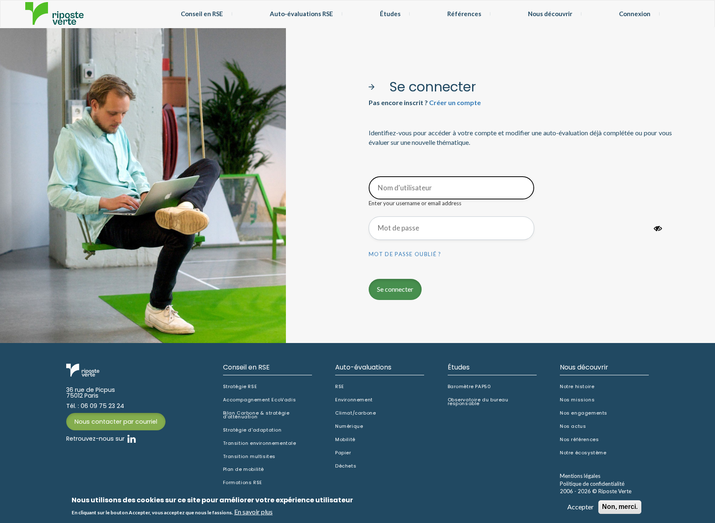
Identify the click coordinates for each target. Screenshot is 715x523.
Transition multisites (249, 456)
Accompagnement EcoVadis (259, 400)
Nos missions (577, 400)
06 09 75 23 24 (102, 406)
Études (390, 13)
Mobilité (345, 439)
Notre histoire (577, 387)
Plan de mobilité (243, 469)
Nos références (579, 439)
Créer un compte (455, 102)
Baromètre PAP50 (469, 387)
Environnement (354, 400)
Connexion (634, 13)
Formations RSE (242, 483)
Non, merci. (620, 506)
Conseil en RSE (202, 13)
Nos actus (573, 426)
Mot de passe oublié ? (405, 254)
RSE (339, 387)
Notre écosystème (583, 453)
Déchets (345, 466)
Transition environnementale (259, 443)
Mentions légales (580, 476)
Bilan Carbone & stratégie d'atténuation (256, 415)
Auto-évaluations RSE (301, 13)
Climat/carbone (355, 413)
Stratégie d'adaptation (252, 430)
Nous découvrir (550, 13)
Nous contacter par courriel (115, 421)
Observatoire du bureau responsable (478, 401)
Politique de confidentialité (592, 483)
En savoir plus (253, 512)
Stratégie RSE (240, 387)
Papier (343, 453)
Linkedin (131, 438)
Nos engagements (583, 413)
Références (464, 13)
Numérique (349, 426)
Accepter (580, 507)
